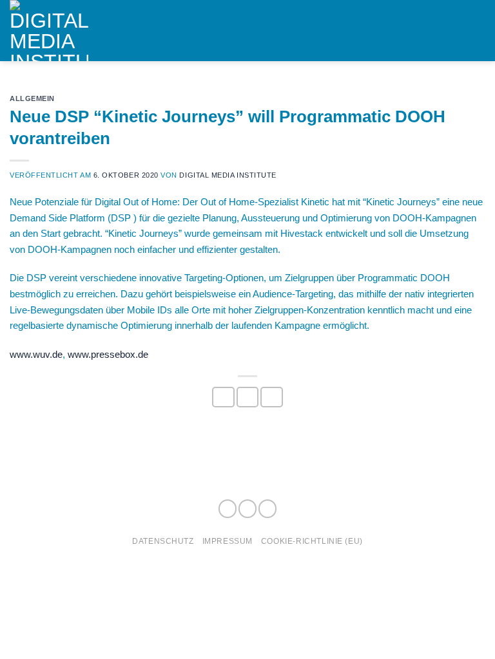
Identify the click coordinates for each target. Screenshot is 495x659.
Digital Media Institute (227, 175)
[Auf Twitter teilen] (247, 397)
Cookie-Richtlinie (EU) (312, 541)
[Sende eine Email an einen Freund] (271, 397)
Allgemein (32, 98)
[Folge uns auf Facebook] (227, 508)
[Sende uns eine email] (267, 508)
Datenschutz (162, 541)
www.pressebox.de (108, 354)
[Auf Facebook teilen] (223, 397)
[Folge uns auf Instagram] (247, 508)
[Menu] (478, 30)
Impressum (227, 541)
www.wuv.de (36, 354)
